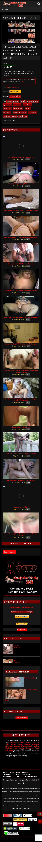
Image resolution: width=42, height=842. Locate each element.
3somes (16, 645)
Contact (11, 772)
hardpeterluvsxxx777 (13, 87)
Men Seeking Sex (30, 678)
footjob (27, 109)
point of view (18, 109)
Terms (17, 774)
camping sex (23, 116)
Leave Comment (9, 552)
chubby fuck (7, 109)
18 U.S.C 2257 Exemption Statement (25, 776)
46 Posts (17, 663)
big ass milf (6, 112)
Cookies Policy (26, 774)
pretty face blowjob (9, 116)
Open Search (21, 630)
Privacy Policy (8, 774)
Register (25, 772)
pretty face (32, 112)
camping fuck (33, 101)
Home (5, 772)
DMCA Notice (7, 776)
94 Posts (17, 647)
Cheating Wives (15, 96)
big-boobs (17, 105)
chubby (23, 101)
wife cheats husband (19, 112)
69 (15, 660)
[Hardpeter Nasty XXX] (21, 4)
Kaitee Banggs (15, 91)
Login (21, 82)
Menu (6, 9)
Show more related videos (21, 543)
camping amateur (12, 101)
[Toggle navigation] (3, 4)
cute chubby (27, 105)
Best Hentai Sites (22, 717)
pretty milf (7, 105)
